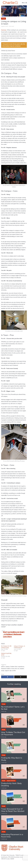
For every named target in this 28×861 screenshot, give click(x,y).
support (7, 670)
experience (21, 666)
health (8, 668)
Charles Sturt (14, 666)
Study (3, 18)
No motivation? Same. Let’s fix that (12, 708)
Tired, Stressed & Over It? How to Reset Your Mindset (12, 810)
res (18, 668)
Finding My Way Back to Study (11, 759)
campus (7, 666)
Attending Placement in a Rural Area (12, 835)
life (16, 668)
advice (3, 666)
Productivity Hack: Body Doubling (11, 784)
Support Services (11, 780)
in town (12, 668)
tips (11, 670)
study (2, 670)
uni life (14, 670)
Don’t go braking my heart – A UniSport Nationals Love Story (13, 634)
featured (3, 668)
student (22, 668)
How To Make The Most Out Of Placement (13, 733)
